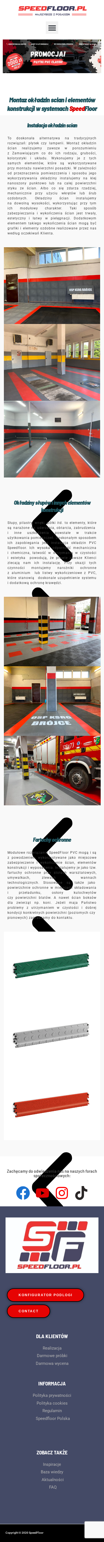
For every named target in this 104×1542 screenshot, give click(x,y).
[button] (52, 27)
